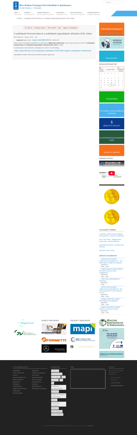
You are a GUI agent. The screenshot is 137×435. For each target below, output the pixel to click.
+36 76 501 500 (115, 383)
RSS (122, 6)
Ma (59, 28)
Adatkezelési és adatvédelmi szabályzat (39, 387)
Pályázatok (35, 370)
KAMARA (29, 13)
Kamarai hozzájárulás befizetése (112, 32)
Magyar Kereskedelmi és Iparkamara (58, 396)
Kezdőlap (35, 384)
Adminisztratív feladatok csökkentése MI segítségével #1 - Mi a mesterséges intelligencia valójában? (111, 261)
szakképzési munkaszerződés (57, 387)
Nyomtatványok (17, 393)
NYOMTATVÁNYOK (93, 13)
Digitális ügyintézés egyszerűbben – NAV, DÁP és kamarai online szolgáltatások (111, 271)
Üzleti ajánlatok (37, 379)
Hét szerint (52, 28)
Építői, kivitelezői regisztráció (18, 381)
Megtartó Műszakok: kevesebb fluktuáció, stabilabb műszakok (109, 308)
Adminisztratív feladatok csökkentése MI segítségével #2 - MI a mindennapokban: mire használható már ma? (111, 290)
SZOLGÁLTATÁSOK (77, 13)
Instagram (118, 6)
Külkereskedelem (37, 377)
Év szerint (28, 28)
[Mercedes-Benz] (54, 349)
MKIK (63, 377)
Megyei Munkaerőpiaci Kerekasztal (20, 390)
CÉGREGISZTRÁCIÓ (45, 13)
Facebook (111, 6)
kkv (53, 383)
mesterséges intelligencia (56, 404)
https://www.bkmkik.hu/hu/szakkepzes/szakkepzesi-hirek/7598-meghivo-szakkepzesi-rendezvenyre (52, 51)
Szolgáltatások (17, 386)
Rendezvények (36, 382)
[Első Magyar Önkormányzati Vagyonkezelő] (82, 347)
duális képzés (56, 377)
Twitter (115, 6)
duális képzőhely (57, 411)
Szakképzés (16, 384)
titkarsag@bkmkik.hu (117, 385)
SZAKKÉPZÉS (61, 13)
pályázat (54, 400)
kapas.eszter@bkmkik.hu (42, 40)
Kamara (15, 375)
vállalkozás (55, 408)
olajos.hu (90, 425)
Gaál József (55, 391)
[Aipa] (54, 330)
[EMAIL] (94, 24)
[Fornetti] (54, 340)
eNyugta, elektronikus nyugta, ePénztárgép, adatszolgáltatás (109, 300)
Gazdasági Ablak (57, 374)
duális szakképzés (57, 414)
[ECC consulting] (82, 340)
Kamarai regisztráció (19, 377)
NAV (61, 380)
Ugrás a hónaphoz (70, 28)
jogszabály (55, 380)
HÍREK (18, 13)
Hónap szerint (40, 28)
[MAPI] (82, 329)
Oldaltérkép (16, 370)
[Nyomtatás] (92, 24)
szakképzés (55, 371)
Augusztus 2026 (110, 69)
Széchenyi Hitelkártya (38, 373)
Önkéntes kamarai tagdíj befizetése (112, 34)
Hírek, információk (18, 373)
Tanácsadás (35, 375)
